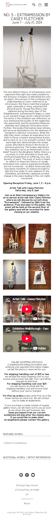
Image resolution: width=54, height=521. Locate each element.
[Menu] (46, 4)
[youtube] (33, 475)
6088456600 (27, 498)
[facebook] (27, 475)
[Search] (33, 4)
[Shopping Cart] (39, 4)
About (27, 503)
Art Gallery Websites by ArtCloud (35, 513)
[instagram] (21, 475)
